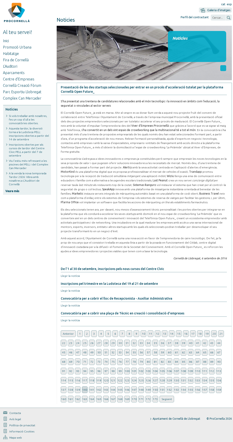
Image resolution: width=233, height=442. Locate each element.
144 (113, 389)
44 (218, 343)
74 (106, 361)
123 (127, 380)
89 (211, 361)
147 (134, 389)
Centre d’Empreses (18, 79)
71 (84, 361)
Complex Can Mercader (22, 98)
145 (120, 389)
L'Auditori (10, 66)
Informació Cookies (21, 431)
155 (190, 389)
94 (84, 371)
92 (70, 371)
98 (113, 371)
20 (214, 333)
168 (120, 399)
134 (204, 380)
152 (169, 389)
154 (183, 389)
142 (98, 389)
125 (141, 380)
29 (113, 343)
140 (84, 389)
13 (164, 333)
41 (197, 343)
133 (197, 380)
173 (155, 399)
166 (106, 399)
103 (148, 371)
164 (91, 399)
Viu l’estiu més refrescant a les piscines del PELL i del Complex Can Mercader (28, 164)
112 (211, 371)
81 (155, 361)
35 (155, 343)
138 (70, 389)
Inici (6, 41)
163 (84, 399)
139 (77, 389)
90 (218, 361)
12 (157, 333)
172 (148, 399)
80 (148, 361)
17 (193, 333)
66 (211, 352)
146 (127, 389)
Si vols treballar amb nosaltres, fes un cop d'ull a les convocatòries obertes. (28, 119)
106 (169, 371)
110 (197, 371)
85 (183, 361)
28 (106, 343)
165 (98, 399)
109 (190, 371)
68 (63, 361)
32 (134, 343)
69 (70, 361)
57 (148, 352)
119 (98, 380)
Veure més (12, 191)
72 (92, 361)
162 (77, 399)
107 (176, 371)
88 (204, 361)
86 (190, 361)
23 (70, 343)
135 (211, 380)
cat (223, 4)
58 (155, 352)
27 (99, 343)
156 (197, 389)
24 (77, 343)
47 (77, 352)
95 (92, 371)
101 (134, 371)
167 (113, 399)
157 (204, 389)
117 (84, 380)
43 (211, 343)
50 (99, 352)
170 (134, 399)
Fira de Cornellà (16, 60)
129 (169, 380)
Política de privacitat (22, 425)
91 (63, 371)
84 (176, 361)
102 (141, 371)
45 (63, 352)
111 (204, 371)
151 (162, 389)
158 (211, 389)
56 (141, 352)
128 (162, 380)
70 (77, 361)
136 (218, 380)
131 (183, 380)
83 (169, 361)
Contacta (15, 412)
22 (63, 343)
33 (141, 343)
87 (197, 361)
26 (92, 343)
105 (162, 371)
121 (113, 380)
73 (99, 361)
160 (63, 399)
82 (162, 361)
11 (150, 333)
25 (84, 343)
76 (120, 361)
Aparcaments (14, 73)
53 (120, 352)
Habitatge (11, 53)
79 (141, 361)
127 (155, 380)
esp (229, 4)
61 (176, 352)
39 (183, 343)
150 (155, 389)
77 (127, 361)
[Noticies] (144, 79)
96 (99, 371)
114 (63, 380)
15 (178, 333)
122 (120, 380)
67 (218, 352)
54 (127, 352)
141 (91, 389)
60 (169, 352)
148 (141, 389)
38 (176, 343)
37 (169, 343)
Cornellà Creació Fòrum (22, 85)
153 (176, 389)
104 (155, 371)
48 (84, 352)
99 (120, 371)
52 (113, 352)
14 (171, 333)
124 (134, 380)
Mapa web (15, 437)
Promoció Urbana (17, 47)
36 (162, 343)
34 (148, 343)
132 (190, 380)
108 (183, 371)
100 (127, 371)
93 (77, 371)
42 (204, 343)
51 (106, 352)
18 (200, 333)
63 (190, 352)
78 (134, 361)
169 (127, 399)
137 (63, 389)
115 (70, 380)
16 (185, 333)
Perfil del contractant (195, 17)
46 (70, 352)
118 (91, 380)
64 (197, 352)
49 (92, 352)
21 (221, 333)
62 (183, 352)
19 (207, 333)
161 (70, 399)
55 (134, 352)
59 (162, 352)
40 (190, 343)
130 (176, 380)
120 (106, 380)
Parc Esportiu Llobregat (22, 92)
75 (113, 361)
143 (106, 389)
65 (204, 352)
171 (141, 399)
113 (218, 371)
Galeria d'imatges (218, 10)
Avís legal (15, 419)
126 (148, 380)
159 (218, 389)
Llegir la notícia (70, 275)
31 (127, 343)
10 (143, 333)
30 (120, 343)
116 (77, 380)
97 (106, 371)
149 (148, 389)
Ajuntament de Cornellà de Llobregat (176, 418)
